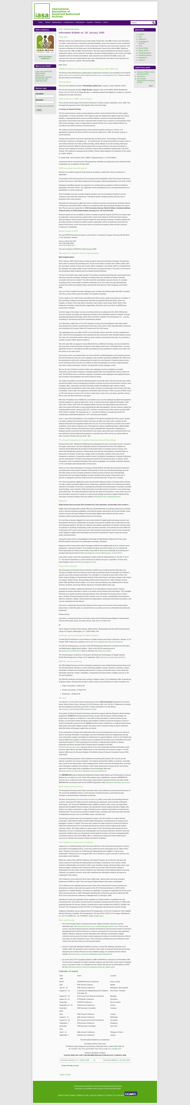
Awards (88, 22)
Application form (41, 81)
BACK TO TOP (65, 1075)
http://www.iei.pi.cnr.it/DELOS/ (70, 651)
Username (40, 94)
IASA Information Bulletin (71, 29)
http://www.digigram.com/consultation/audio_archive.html (101, 553)
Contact (141, 34)
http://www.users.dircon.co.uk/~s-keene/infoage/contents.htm (96, 926)
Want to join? (40, 75)
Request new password (45, 106)
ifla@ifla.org (99, 916)
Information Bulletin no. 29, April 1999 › (116, 1060)
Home (61, 29)
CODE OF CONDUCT (97, 1095)
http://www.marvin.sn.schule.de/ (70, 771)
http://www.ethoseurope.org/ (69, 747)
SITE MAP (120, 1095)
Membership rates (42, 79)
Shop (140, 46)
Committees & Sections (143, 42)
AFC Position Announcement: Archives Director (145, 80)
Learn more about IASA (44, 71)
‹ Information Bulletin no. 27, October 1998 (74, 1060)
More (151, 86)
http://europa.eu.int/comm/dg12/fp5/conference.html (77, 709)
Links (104, 22)
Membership (56, 22)
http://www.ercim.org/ (103, 651)
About (46, 22)
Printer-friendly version (70, 1066)
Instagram (143, 58)
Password (40, 100)
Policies (96, 22)
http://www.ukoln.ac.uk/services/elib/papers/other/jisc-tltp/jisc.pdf (92, 967)
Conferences (67, 22)
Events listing (143, 48)
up (94, 1060)
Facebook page (145, 53)
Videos (142, 60)
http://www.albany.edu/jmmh (86, 799)
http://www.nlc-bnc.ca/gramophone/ (107, 497)
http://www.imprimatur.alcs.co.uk (118, 782)
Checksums (141, 76)
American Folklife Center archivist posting (145, 73)
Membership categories (44, 77)
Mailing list (142, 39)
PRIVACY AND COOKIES (67, 1095)
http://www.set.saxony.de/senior (94, 771)
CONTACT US (111, 1095)
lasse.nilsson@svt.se (67, 245)
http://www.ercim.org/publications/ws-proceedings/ (104, 642)
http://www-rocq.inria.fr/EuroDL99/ (112, 657)
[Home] (57, 11)
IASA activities (40, 73)
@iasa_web (144, 50)
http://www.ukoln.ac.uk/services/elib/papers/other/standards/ (90, 954)
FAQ (140, 37)
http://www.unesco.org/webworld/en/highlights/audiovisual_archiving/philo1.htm (89, 75)
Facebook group (145, 55)
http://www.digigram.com (86, 562)
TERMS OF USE (82, 1095)
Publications (79, 22)
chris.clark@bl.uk (114, 1049)
